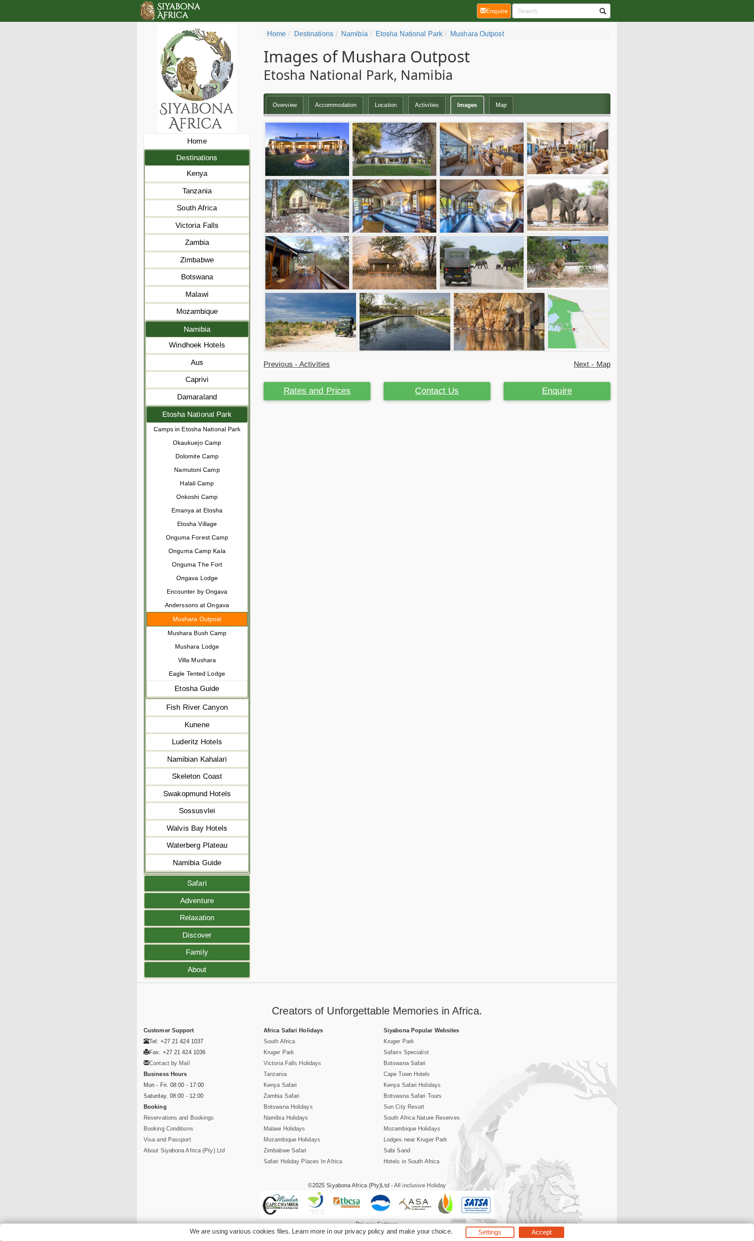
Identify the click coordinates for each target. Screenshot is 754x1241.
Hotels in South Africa (411, 1161)
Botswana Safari (405, 1063)
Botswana (197, 277)
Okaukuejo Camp (197, 442)
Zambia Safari (281, 1096)
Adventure (197, 901)
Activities (427, 105)
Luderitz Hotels (197, 742)
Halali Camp (197, 483)
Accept (541, 1232)
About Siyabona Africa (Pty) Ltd (184, 1150)
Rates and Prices (317, 390)
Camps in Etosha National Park (197, 429)
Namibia (197, 329)
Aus (197, 362)
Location (386, 105)
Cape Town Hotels (407, 1074)
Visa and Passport (167, 1139)
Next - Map (592, 364)
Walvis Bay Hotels (197, 828)
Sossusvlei (197, 811)
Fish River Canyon (197, 707)
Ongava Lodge (197, 577)
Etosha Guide (197, 688)
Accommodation (335, 105)
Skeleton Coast (197, 776)
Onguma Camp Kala (197, 550)
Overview (285, 105)
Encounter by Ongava (197, 591)
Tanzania (197, 191)
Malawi (197, 294)
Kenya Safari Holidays (412, 1085)
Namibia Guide (197, 863)
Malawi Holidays (284, 1128)
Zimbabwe (197, 260)
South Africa (197, 208)
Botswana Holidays (288, 1106)
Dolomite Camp (197, 456)
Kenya (197, 173)
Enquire (557, 390)
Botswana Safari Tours (413, 1096)
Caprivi (197, 379)
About (197, 970)
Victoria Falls (197, 225)
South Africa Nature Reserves (422, 1117)
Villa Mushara (197, 660)
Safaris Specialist (406, 1052)
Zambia (197, 242)
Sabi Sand (397, 1150)
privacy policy (364, 1231)
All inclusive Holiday (420, 1185)
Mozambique (197, 311)
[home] (169, 11)
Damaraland (197, 397)
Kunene (197, 725)
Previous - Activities (297, 364)
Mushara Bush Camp (197, 632)
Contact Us (437, 390)
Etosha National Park (197, 414)
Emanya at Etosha (197, 510)
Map (501, 105)
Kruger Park (279, 1052)
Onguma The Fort (197, 564)
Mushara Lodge (197, 646)
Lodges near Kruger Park (415, 1139)
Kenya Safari (280, 1085)
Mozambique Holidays (292, 1139)
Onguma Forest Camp (197, 537)
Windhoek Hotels (197, 345)
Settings (490, 1232)
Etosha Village (197, 523)
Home (196, 141)
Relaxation (197, 918)
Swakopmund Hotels (197, 794)
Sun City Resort (404, 1106)
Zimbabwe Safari (285, 1150)
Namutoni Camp (196, 469)
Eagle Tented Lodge (197, 673)
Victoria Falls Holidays (292, 1063)
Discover (197, 935)
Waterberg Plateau (197, 845)
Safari (197, 883)
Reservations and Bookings (179, 1117)
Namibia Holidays (286, 1117)
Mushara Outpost (197, 618)
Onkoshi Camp (197, 496)
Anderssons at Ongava (197, 605)
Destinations (196, 158)
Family (197, 952)
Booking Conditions (168, 1128)
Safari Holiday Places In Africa (303, 1161)
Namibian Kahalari (197, 759)
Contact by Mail (169, 1063)
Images (467, 105)
